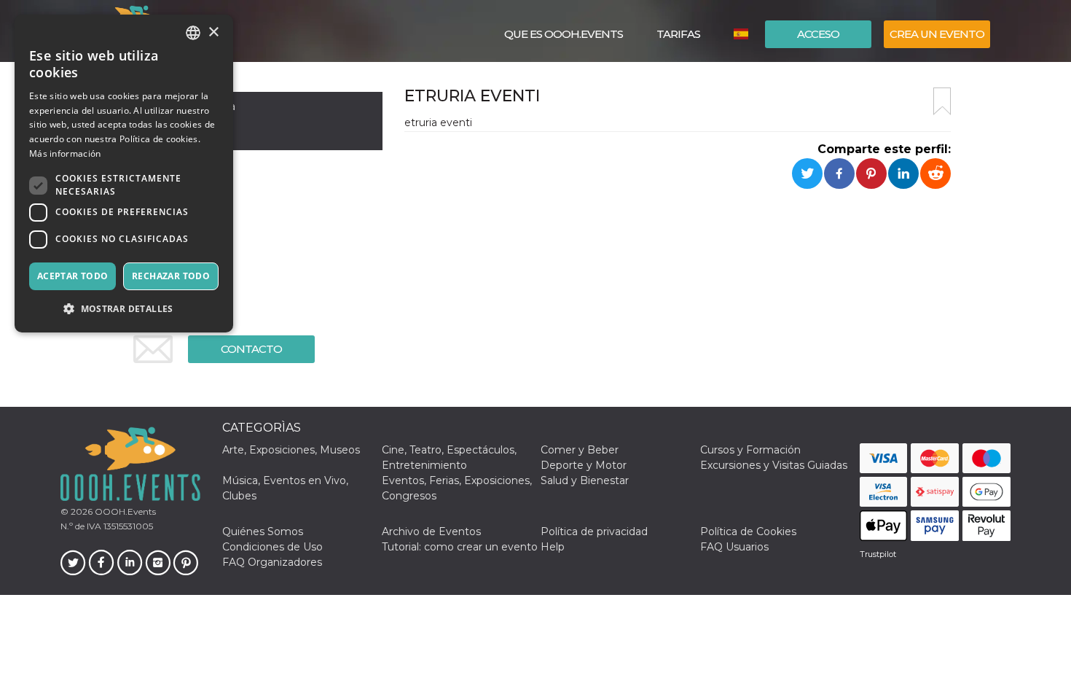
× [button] (213, 32)
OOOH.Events (124, 511)
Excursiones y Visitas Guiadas (773, 465)
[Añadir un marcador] (942, 101)
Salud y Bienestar (585, 480)
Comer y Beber (580, 449)
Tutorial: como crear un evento (460, 546)
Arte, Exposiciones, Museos (291, 449)
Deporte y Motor (584, 465)
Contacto (251, 349)
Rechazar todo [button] (171, 276)
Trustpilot (878, 554)
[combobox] (193, 33)
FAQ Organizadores (272, 562)
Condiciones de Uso (272, 546)
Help (553, 546)
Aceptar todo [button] (73, 276)
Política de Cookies (748, 531)
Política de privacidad (594, 531)
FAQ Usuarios (734, 546)
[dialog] (124, 173)
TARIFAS (678, 34)
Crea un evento (937, 34)
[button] (124, 309)
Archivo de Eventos (431, 531)
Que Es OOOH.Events (563, 34)
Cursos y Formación (750, 449)
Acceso (818, 34)
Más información (65, 153)
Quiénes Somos (262, 531)
